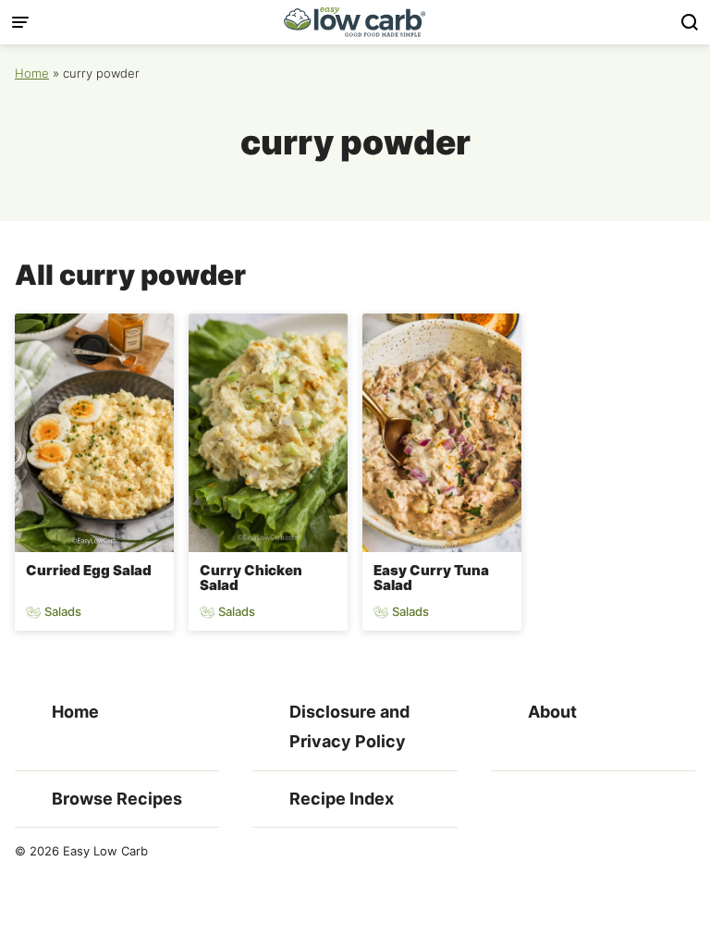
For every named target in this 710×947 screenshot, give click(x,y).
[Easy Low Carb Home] (355, 22)
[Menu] (20, 22)
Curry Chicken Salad (251, 578)
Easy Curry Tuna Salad (431, 578)
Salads (62, 612)
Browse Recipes (117, 798)
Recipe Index (341, 798)
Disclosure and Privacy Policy (349, 726)
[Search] (689, 22)
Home (32, 73)
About (552, 711)
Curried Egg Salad (89, 570)
